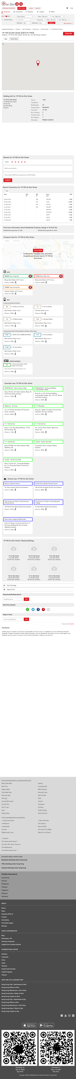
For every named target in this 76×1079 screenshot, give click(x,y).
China (3, 960)
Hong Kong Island (8, 820)
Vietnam (4, 881)
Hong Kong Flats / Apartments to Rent (13, 984)
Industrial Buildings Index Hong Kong (13, 868)
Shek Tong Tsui (42, 813)
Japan (3, 963)
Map (6, 39)
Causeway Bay (42, 786)
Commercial (19, 12)
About (3, 908)
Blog (3, 935)
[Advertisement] (38, 139)
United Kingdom (6, 972)
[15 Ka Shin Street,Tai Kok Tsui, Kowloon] (54, 548)
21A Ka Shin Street (54, 576)
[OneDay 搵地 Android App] (46, 1025)
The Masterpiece (7, 847)
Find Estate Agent (7, 923)
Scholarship (5, 920)
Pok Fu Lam (5, 807)
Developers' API (6, 938)
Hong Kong (5, 878)
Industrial (30, 12)
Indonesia (4, 896)
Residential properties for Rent (47, 230)
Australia (4, 954)
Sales (7, 191)
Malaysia (4, 893)
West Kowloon (42, 789)
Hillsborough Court (7, 832)
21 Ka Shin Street (34, 576)
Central (40, 801)
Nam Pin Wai (42, 795)
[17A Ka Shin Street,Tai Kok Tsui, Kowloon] (34, 548)
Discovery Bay (6, 795)
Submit (8, 180)
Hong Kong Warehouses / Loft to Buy (13, 1005)
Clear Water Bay (7, 792)
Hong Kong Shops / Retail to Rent (12, 993)
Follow (68, 34)
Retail (52, 12)
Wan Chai (4, 786)
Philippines (5, 884)
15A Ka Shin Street (13, 576)
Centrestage (5, 826)
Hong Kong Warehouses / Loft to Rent (13, 990)
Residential (7, 12)
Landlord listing (8, 19)
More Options (67, 23)
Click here (38, 250)
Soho (3, 810)
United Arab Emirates (8, 969)
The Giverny (42, 823)
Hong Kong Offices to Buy (10, 1002)
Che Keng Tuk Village (44, 829)
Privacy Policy (53, 1075)
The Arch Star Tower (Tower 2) (11, 844)
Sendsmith (71, 624)
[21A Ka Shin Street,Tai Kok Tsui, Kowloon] (54, 568)
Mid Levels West (7, 783)
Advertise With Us (7, 914)
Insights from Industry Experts (11, 944)
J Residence (5, 823)
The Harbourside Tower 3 (9, 841)
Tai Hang (40, 807)
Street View (14, 39)
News (3, 911)
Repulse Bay (5, 813)
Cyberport (41, 804)
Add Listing (21, 8)
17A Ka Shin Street (34, 556)
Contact (4, 917)
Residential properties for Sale (12, 230)
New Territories (43, 820)
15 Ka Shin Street (54, 556)
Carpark (41, 12)
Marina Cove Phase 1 (44, 832)
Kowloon (5, 838)
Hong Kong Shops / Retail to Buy (12, 1008)
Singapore (4, 890)
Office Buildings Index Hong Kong (12, 864)
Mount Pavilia (42, 826)
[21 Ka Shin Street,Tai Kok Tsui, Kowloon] (34, 568)
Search (51, 23)
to (53, 16)
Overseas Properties (8, 8)
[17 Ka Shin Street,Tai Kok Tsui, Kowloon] (13, 548)
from (48, 20)
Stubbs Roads (42, 810)
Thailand (4, 887)
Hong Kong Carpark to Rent (10, 996)
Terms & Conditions (44, 1075)
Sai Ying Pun (5, 804)
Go (26, 599)
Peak (39, 798)
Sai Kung (4, 798)
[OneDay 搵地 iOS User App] (29, 1025)
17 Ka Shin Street (14, 556)
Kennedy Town (42, 792)
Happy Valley (6, 789)
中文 (71, 8)
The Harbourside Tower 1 (9, 850)
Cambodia (4, 957)
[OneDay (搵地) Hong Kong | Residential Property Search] (12, 3)
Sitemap (4, 926)
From (39, 16)
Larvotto (4, 829)
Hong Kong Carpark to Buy (10, 1011)
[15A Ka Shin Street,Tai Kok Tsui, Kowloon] (13, 568)
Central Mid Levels (7, 801)
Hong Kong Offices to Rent (10, 987)
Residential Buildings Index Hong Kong (14, 860)
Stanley (40, 783)
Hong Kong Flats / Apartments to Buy (13, 999)
